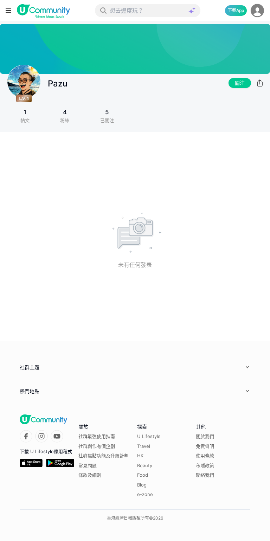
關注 (240, 83)
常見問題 (87, 465)
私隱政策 (205, 465)
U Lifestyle (149, 436)
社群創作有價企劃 (96, 446)
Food (142, 475)
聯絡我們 (205, 475)
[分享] (260, 83)
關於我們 (205, 436)
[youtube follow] (57, 436)
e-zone (145, 494)
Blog (142, 485)
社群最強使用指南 (96, 436)
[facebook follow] (26, 436)
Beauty (144, 465)
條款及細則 (89, 475)
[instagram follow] (41, 436)
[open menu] (8, 10)
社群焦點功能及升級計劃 (103, 455)
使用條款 (205, 455)
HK (140, 455)
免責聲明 (205, 446)
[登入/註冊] (257, 11)
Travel (143, 446)
